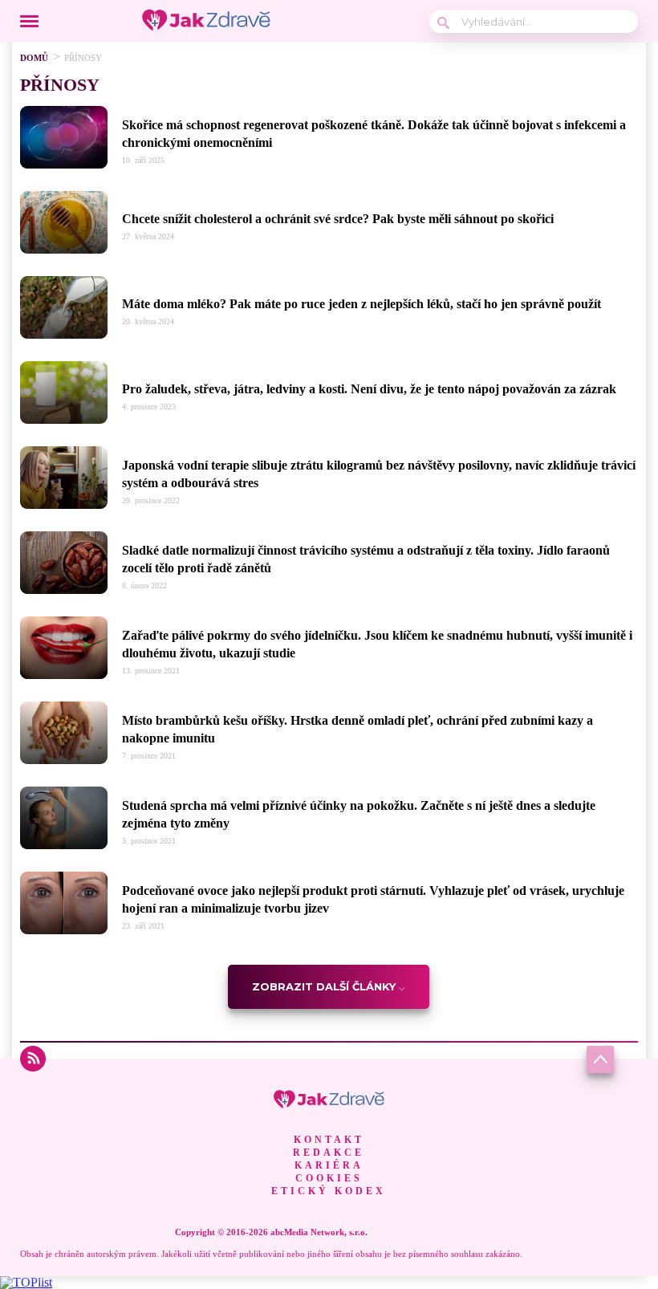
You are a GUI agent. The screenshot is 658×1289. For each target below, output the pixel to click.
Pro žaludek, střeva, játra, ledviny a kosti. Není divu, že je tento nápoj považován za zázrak (369, 389)
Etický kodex (328, 1191)
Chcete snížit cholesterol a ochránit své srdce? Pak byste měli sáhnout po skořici (338, 219)
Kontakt (329, 1139)
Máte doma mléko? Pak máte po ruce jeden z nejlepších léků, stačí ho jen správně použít (361, 304)
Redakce (328, 1152)
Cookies (329, 1178)
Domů (34, 58)
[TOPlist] (26, 1282)
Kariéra (329, 1165)
